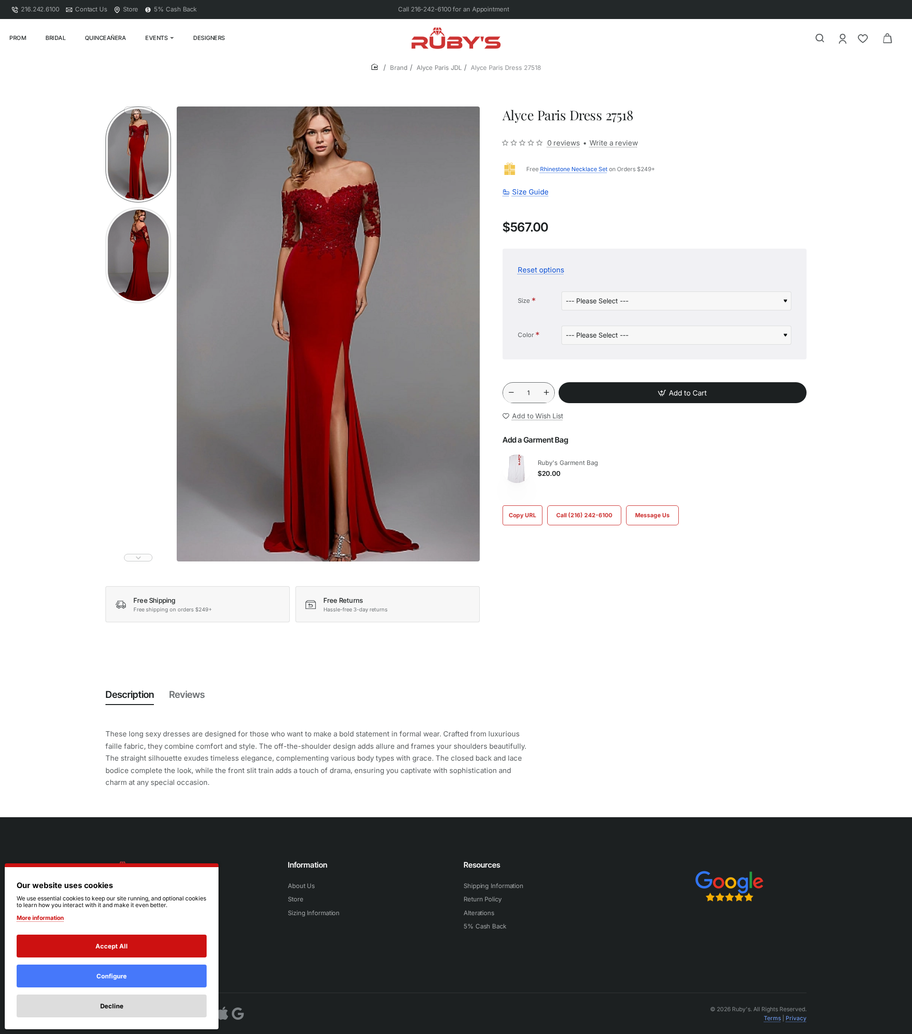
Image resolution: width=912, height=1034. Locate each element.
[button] (138, 110)
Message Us (652, 515)
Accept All (111, 946)
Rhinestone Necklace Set (574, 169)
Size (524, 300)
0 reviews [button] (563, 142)
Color (526, 334)
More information (40, 917)
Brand (399, 67)
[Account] (843, 38)
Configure (111, 976)
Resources (482, 865)
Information (307, 865)
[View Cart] (887, 38)
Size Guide (530, 192)
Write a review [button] (613, 142)
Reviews (187, 694)
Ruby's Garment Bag (568, 462)
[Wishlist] (864, 38)
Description (129, 694)
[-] (511, 393)
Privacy (796, 1018)
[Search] (819, 38)
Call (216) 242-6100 (584, 515)
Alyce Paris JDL (439, 67)
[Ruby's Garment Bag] (517, 468)
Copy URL (522, 515)
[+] (546, 393)
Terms (772, 1018)
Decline (112, 1006)
